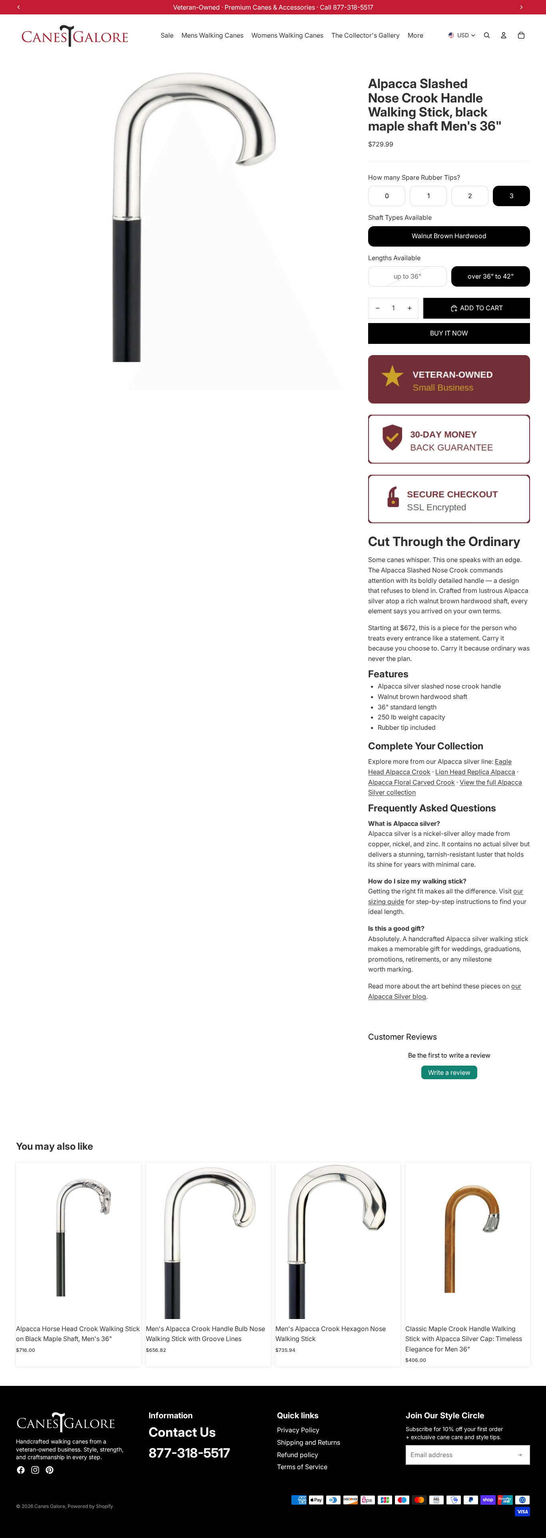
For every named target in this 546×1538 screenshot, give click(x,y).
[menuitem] (415, 35)
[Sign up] (520, 1455)
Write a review (449, 1072)
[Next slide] (129, 1241)
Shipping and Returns (308, 1442)
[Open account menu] (503, 35)
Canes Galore (49, 1506)
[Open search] (487, 35)
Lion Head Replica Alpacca (475, 772)
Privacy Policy (298, 1430)
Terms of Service (302, 1467)
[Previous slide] (28, 1241)
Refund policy (297, 1455)
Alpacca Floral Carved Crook (411, 782)
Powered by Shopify (90, 1506)
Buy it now (449, 333)
